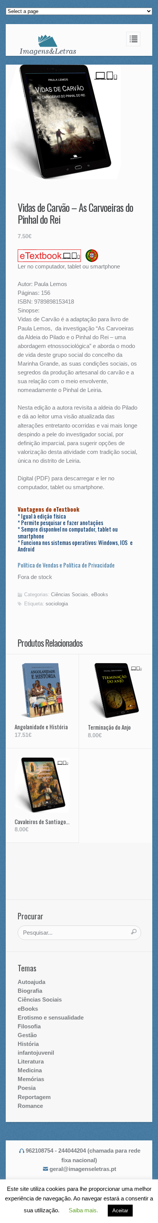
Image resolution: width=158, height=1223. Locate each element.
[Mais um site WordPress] (48, 44)
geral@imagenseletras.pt (82, 1169)
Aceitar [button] (120, 1210)
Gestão (27, 1035)
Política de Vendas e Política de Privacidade (66, 565)
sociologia (57, 604)
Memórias (31, 1079)
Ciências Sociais (69, 594)
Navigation (133, 39)
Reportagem (34, 1097)
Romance (30, 1106)
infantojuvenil (36, 1052)
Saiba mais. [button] (83, 1210)
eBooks (99, 594)
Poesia (27, 1088)
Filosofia (29, 1026)
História (28, 1044)
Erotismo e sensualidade (51, 1017)
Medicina (30, 1070)
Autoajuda (31, 982)
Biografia (30, 990)
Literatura (31, 1061)
